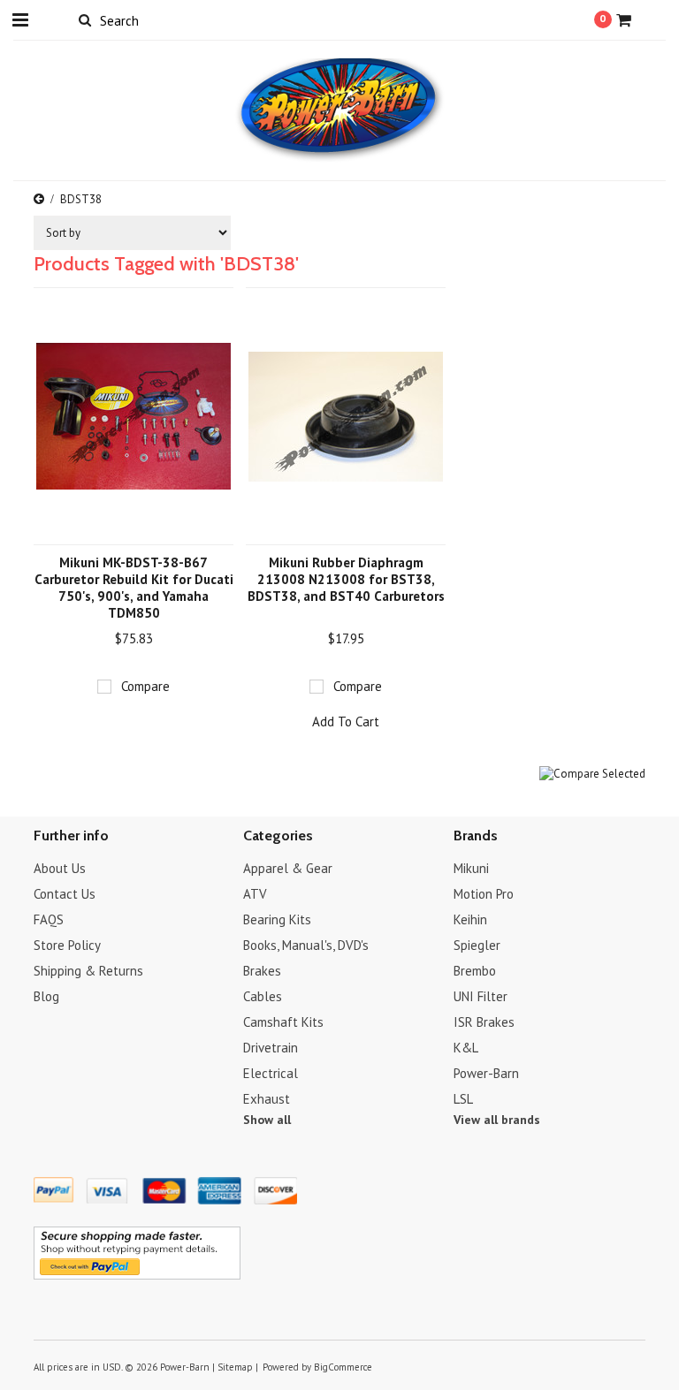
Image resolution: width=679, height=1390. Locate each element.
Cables (262, 996)
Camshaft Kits (283, 1022)
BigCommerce (343, 1367)
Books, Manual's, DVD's (306, 945)
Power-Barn (486, 1073)
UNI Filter (480, 996)
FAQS (49, 919)
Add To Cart (345, 721)
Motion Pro (484, 893)
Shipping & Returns (88, 970)
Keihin (470, 919)
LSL (463, 1098)
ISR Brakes (484, 1022)
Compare (145, 686)
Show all (267, 1120)
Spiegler (477, 945)
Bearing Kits (277, 919)
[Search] (84, 19)
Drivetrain (270, 1047)
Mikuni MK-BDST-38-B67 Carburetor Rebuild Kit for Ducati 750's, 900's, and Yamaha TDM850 (133, 587)
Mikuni (471, 868)
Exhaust (266, 1098)
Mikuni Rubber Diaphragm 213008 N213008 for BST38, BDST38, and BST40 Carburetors (346, 579)
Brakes (262, 970)
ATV (255, 893)
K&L (466, 1047)
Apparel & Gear (287, 868)
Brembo (475, 970)
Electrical (270, 1073)
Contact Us (64, 893)
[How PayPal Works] (137, 1275)
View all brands (497, 1120)
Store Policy (67, 945)
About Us (60, 868)
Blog (46, 996)
